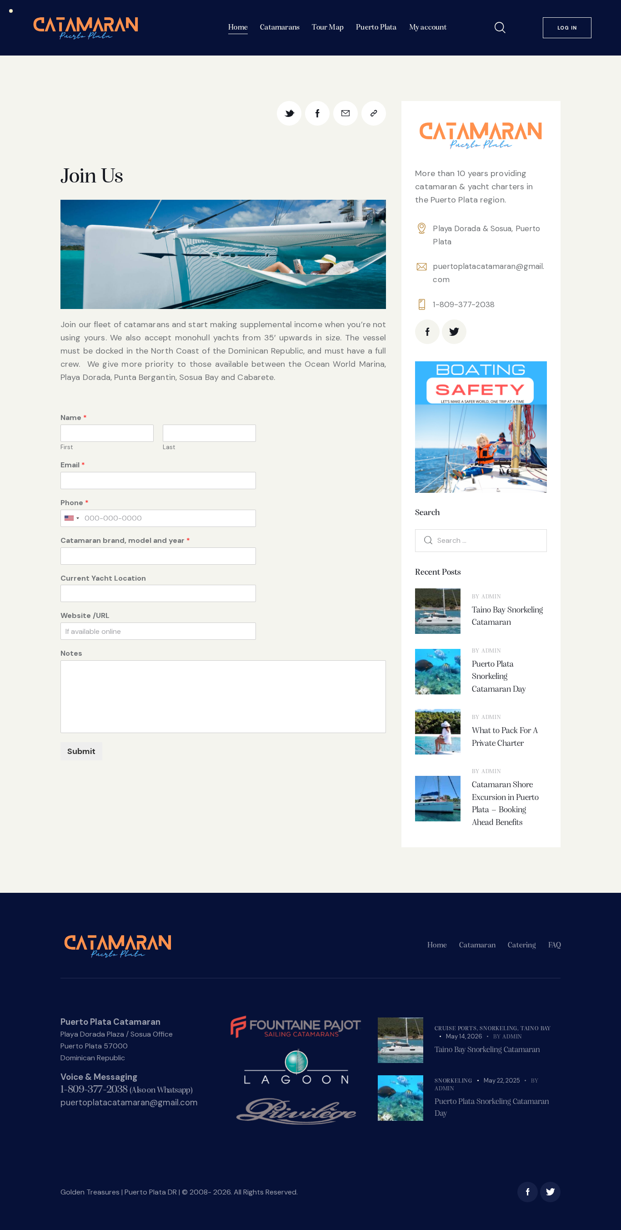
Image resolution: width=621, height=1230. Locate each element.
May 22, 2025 (502, 1080)
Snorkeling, (500, 1029)
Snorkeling (453, 1081)
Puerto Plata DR (151, 1192)
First (66, 447)
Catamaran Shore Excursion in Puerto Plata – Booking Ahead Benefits (505, 804)
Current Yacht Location (103, 578)
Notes (71, 653)
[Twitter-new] (289, 113)
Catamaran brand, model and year (125, 540)
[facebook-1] (427, 331)
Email (72, 465)
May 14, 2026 (464, 1036)
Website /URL (85, 615)
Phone (74, 502)
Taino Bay (536, 1029)
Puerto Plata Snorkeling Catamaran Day (499, 677)
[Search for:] (481, 540)
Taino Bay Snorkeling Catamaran (507, 617)
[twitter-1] (454, 331)
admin (491, 597)
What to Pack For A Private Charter (505, 737)
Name (73, 417)
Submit (81, 751)
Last (169, 447)
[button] (373, 113)
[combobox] (71, 518)
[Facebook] (317, 113)
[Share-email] (345, 113)
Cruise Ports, (457, 1029)
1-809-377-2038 (463, 304)
